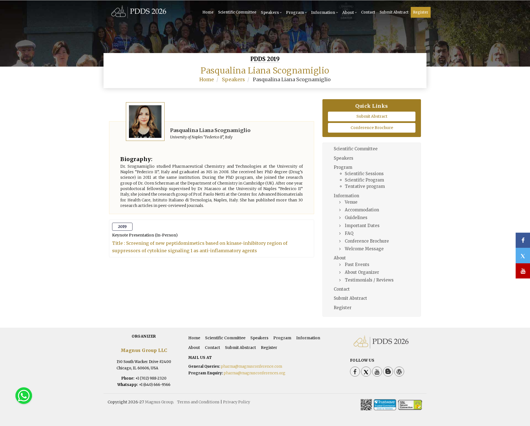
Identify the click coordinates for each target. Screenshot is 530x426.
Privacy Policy (236, 401)
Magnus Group (159, 401)
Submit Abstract (394, 12)
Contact (368, 12)
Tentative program (365, 186)
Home (208, 12)
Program (295, 12)
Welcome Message (364, 248)
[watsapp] (23, 395)
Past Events (357, 264)
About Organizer (362, 272)
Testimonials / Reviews (369, 280)
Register (420, 12)
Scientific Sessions (364, 173)
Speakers (270, 12)
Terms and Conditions (198, 401)
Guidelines (356, 217)
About (348, 12)
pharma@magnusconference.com (251, 366)
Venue (351, 202)
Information (323, 12)
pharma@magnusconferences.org (254, 373)
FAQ (349, 233)
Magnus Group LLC (144, 350)
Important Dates (362, 225)
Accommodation (362, 209)
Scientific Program (364, 180)
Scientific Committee (237, 12)
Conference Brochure (372, 127)
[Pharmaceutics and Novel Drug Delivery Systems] (139, 17)
